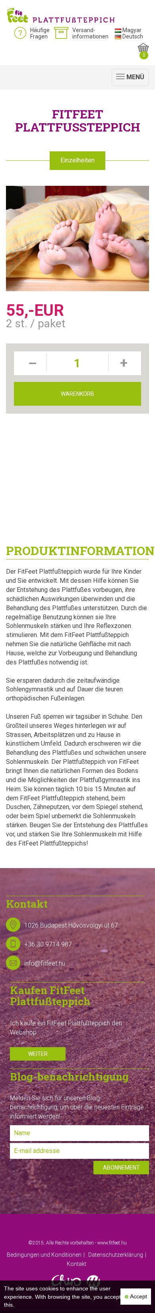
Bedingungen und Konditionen (44, 1255)
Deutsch (132, 36)
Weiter (38, 1054)
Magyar (131, 30)
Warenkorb (77, 394)
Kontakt (76, 1264)
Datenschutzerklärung (115, 1255)
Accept (138, 1296)
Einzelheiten (77, 160)
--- (31, 363)
